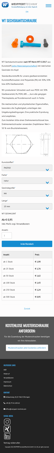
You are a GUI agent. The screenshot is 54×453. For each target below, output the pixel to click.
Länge (5, 200)
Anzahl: (5, 230)
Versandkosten (9, 378)
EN (27, 11)
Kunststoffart (8, 161)
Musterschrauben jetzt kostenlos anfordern (27, 347)
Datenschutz (8, 386)
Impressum (7, 382)
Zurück (27, 308)
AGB (5, 370)
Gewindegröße (8, 187)
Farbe (4, 174)
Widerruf (7, 374)
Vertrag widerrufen (12, 443)
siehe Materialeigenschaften (24, 66)
